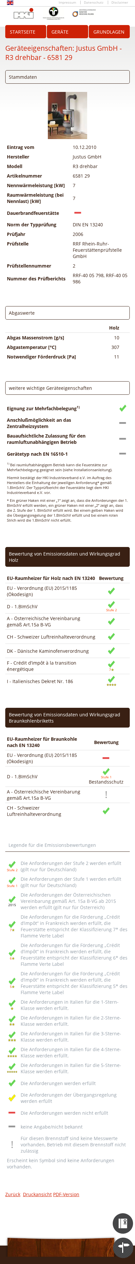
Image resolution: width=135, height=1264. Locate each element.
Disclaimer (119, 2)
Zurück (12, 1194)
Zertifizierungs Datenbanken (123, 1217)
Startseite (22, 32)
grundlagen (109, 32)
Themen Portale (123, 1242)
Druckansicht (37, 1194)
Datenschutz (94, 2)
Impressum (67, 2)
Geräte (59, 32)
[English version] (10, 4)
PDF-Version (66, 1194)
